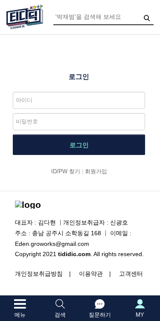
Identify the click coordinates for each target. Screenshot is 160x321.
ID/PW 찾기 (65, 171)
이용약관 (91, 273)
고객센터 (131, 273)
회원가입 (96, 171)
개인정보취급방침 (39, 273)
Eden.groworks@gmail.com (52, 243)
